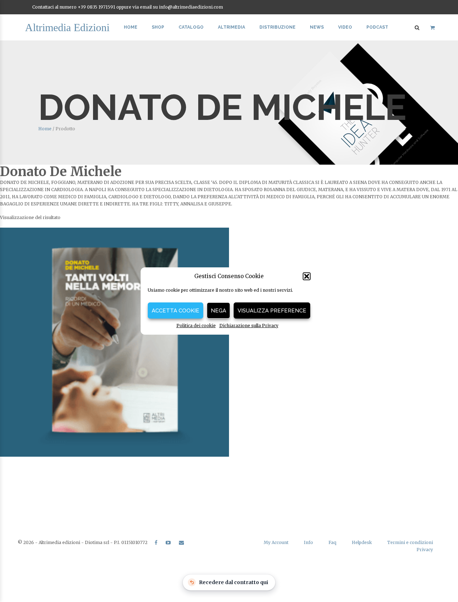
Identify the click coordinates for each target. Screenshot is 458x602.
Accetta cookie (175, 310)
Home (130, 27)
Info (308, 542)
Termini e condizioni (410, 542)
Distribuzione (277, 27)
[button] (306, 276)
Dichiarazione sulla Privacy (248, 325)
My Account (276, 542)
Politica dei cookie (196, 325)
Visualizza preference (272, 310)
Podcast (377, 27)
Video (345, 27)
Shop (158, 27)
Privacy (424, 549)
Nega (218, 310)
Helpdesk (362, 542)
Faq (332, 542)
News (317, 27)
